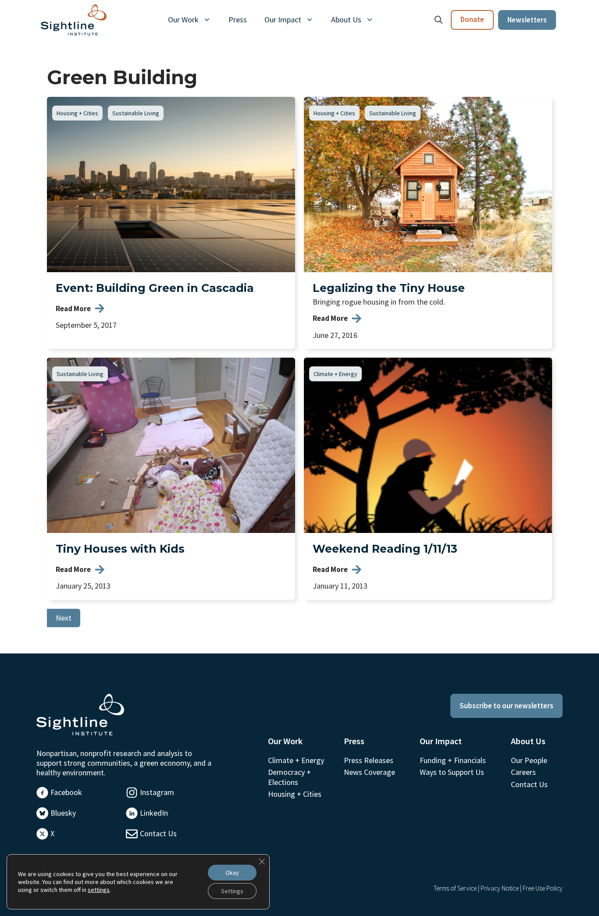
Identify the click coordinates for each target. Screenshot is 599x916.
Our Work (183, 19)
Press (237, 19)
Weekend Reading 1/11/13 (385, 548)
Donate (472, 19)
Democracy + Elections (289, 777)
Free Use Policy (543, 888)
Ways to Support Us (452, 772)
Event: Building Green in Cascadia (155, 288)
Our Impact (282, 19)
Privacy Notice (500, 888)
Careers (523, 772)
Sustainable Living (135, 113)
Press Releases (368, 760)
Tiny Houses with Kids (120, 548)
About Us (346, 19)
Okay (232, 873)
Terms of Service (455, 888)
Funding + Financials (453, 760)
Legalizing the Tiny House (389, 288)
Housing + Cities (77, 113)
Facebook (66, 792)
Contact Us (158, 833)
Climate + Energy (335, 374)
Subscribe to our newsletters (506, 705)
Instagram (157, 792)
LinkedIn (154, 813)
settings (99, 890)
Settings (232, 891)
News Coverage (369, 772)
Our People (529, 760)
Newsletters (527, 20)
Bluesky (63, 813)
